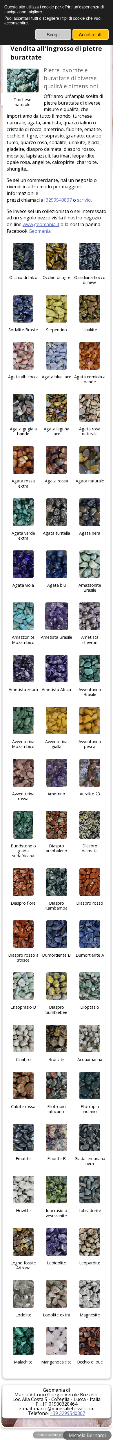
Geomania (40, 231)
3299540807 (59, 200)
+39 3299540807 (67, 1413)
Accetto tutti (91, 34)
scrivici (84, 200)
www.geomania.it (41, 224)
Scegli (53, 34)
